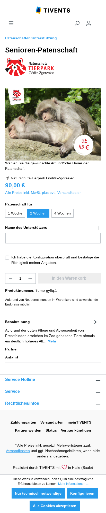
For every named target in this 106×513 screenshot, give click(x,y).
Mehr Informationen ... (73, 484)
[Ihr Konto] (89, 23)
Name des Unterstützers (26, 227)
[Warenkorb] (98, 21)
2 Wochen (38, 213)
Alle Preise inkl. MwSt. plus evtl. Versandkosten (43, 192)
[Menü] (11, 23)
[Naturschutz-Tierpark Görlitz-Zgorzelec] (29, 67)
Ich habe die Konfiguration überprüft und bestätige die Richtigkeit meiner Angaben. (55, 260)
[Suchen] (77, 23)
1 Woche (15, 213)
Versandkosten (18, 451)
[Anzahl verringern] (10, 278)
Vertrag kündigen (76, 430)
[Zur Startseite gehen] (53, 10)
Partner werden (28, 430)
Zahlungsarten (23, 422)
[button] (53, 228)
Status (51, 430)
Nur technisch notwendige (38, 493)
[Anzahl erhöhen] (30, 278)
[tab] (51, 331)
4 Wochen (62, 213)
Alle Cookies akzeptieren (54, 506)
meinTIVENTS (79, 422)
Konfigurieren (82, 493)
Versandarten (52, 422)
